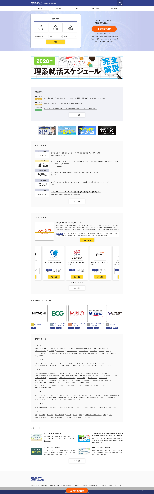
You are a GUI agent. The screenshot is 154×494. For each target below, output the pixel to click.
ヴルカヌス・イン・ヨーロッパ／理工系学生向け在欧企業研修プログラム (76, 192)
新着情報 (44, 485)
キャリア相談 (95, 8)
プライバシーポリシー (107, 485)
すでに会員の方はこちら (104, 33)
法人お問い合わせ (67, 485)
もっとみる (77, 288)
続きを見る (87, 240)
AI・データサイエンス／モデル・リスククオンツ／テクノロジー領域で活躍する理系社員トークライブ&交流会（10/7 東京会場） (84, 163)
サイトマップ (119, 485)
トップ (40, 8)
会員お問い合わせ (54, 485)
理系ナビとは (35, 485)
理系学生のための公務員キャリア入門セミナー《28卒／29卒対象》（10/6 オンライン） (80, 182)
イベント (77, 8)
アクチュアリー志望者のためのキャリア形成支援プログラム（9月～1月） (76, 153)
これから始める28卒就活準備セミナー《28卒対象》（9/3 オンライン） (75, 172)
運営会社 (77, 485)
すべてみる (77, 115)
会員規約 (85, 485)
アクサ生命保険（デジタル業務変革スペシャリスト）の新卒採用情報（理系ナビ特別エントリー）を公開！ (75, 98)
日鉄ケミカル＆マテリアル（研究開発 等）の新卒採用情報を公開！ (64, 103)
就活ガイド (114, 8)
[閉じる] (142, 490)
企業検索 (58, 8)
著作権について (94, 485)
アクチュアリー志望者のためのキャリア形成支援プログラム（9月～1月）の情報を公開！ (70, 109)
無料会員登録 (105, 28)
